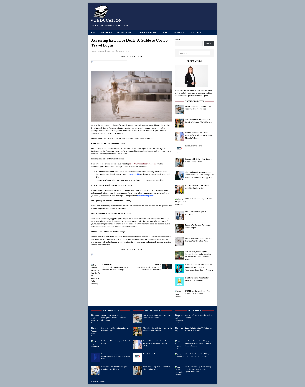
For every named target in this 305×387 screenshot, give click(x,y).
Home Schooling (148, 32)
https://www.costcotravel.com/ (142, 164)
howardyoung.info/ (145, 196)
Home (93, 32)
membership (134, 174)
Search (177, 39)
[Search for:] (194, 53)
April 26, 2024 (99, 51)
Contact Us (194, 32)
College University (126, 32)
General (178, 32)
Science (166, 32)
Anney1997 (111, 51)
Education (105, 32)
